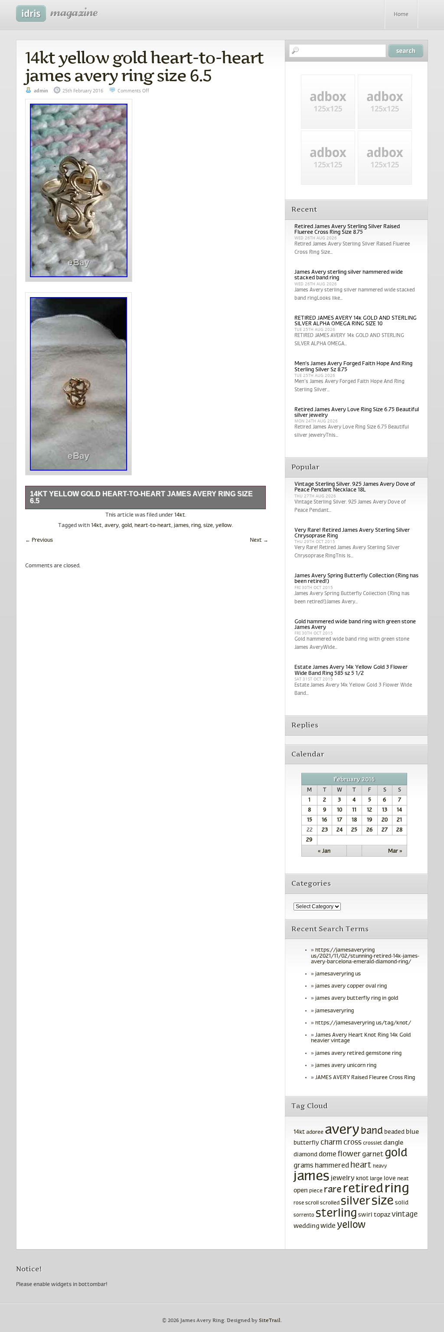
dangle (393, 1143)
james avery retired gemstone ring (358, 1053)
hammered (332, 1166)
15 (309, 820)
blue (412, 1132)
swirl (365, 1215)
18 (354, 820)
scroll (312, 1203)
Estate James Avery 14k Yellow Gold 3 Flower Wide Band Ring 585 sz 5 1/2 (351, 670)
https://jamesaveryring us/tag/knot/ (363, 1023)
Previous (39, 540)
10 (339, 810)
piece (316, 1191)
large (376, 1178)
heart (361, 1165)
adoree (314, 1132)
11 (354, 810)
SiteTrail (270, 1320)
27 (385, 830)
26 (369, 830)
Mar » (395, 851)
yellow (223, 525)
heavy (380, 1166)
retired (363, 1189)
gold (126, 525)
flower (349, 1154)
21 (399, 820)
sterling (336, 1213)
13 (384, 810)
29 (309, 840)
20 (385, 820)
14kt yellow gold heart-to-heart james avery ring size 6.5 (144, 66)
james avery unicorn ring (345, 1065)
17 (339, 820)
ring (196, 525)
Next (259, 540)
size (208, 525)
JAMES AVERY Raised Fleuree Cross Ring (365, 1077)
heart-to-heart (152, 525)
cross (352, 1142)
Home (401, 14)
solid (401, 1203)
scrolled (330, 1203)
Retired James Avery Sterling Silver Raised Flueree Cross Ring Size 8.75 (347, 229)
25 (354, 830)
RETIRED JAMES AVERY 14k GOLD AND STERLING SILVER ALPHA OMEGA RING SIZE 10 (355, 321)
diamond (305, 1155)
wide (328, 1226)
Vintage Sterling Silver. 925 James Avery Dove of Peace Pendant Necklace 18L (354, 487)
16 (324, 820)
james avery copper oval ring (351, 986)
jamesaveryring (334, 1011)
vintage (405, 1214)
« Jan (324, 851)
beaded (394, 1132)
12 (369, 810)
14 (399, 810)
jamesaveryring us (338, 974)
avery (111, 525)
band (372, 1131)
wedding (306, 1226)
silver (355, 1201)
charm (331, 1142)
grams (303, 1166)
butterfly (306, 1143)
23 (325, 830)
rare (333, 1190)
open (301, 1191)
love (390, 1178)
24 (339, 830)
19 (369, 820)
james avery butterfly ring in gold (356, 998)
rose (299, 1203)
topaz (382, 1215)
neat (403, 1178)
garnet (372, 1154)
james (181, 525)
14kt (179, 515)
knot (362, 1178)
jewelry (343, 1178)
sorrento (304, 1215)
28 (399, 830)
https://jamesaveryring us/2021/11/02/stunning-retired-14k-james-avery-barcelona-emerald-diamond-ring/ (365, 956)
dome (327, 1155)
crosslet (372, 1143)
